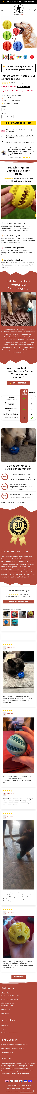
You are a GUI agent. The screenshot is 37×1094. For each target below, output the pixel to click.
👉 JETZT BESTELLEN (18, 383)
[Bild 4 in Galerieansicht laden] (25, 57)
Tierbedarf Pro (15, 1085)
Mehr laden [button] (19, 977)
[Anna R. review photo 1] (18, 854)
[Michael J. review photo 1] (18, 672)
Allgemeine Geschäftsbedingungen (9, 994)
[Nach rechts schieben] (36, 57)
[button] (30, 10)
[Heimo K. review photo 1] (18, 937)
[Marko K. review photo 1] (18, 745)
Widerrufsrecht (26, 1085)
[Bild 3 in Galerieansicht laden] (19, 57)
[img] (7, 644)
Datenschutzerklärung (9, 999)
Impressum (5, 1009)
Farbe (3, 106)
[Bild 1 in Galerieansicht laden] (5, 57)
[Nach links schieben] (1, 57)
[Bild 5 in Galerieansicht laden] (32, 57)
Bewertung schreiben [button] (18, 601)
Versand (4, 1029)
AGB (23, 1088)
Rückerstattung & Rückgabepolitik (7, 1004)
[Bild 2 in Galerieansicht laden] (12, 57)
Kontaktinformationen (9, 1033)
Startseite (5, 1013)
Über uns (4, 1025)
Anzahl (3, 113)
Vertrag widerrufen (26, 1091)
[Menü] (2, 10)
